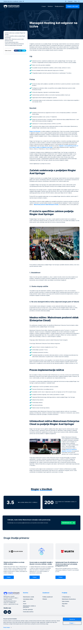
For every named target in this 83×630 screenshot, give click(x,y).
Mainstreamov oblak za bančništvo (29, 606)
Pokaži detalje (6, 627)
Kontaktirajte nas (66, 522)
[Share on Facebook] (16, 51)
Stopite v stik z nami (72, 6)
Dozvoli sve (72, 619)
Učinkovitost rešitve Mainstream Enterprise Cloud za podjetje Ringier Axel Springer (14, 44)
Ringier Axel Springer (35, 131)
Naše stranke (65, 601)
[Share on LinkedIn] (20, 51)
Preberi (9, 577)
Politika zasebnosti (47, 597)
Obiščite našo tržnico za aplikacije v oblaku (13, 1)
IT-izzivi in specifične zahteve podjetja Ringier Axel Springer (15, 36)
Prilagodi (71, 623)
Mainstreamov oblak (28, 597)
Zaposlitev (70, 1)
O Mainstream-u (66, 597)
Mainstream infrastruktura (69, 599)
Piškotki (44, 599)
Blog (75, 1)
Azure (24, 603)
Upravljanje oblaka (28, 599)
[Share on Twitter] (24, 51)
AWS (24, 601)
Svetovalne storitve (28, 611)
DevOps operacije (28, 609)
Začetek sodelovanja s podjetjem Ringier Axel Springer (15, 33)
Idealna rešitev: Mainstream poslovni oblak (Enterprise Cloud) (14, 40)
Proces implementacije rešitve (11, 42)
